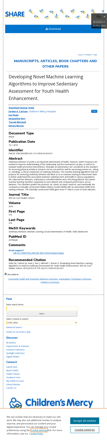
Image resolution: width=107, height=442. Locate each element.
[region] (53, 425)
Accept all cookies (84, 421)
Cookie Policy (36, 433)
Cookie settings (39, 430)
